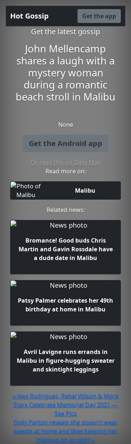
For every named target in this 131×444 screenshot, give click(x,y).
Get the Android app (65, 143)
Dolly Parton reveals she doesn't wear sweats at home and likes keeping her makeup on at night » (65, 431)
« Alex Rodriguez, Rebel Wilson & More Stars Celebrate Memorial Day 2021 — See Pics (66, 404)
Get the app (99, 16)
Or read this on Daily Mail (65, 162)
